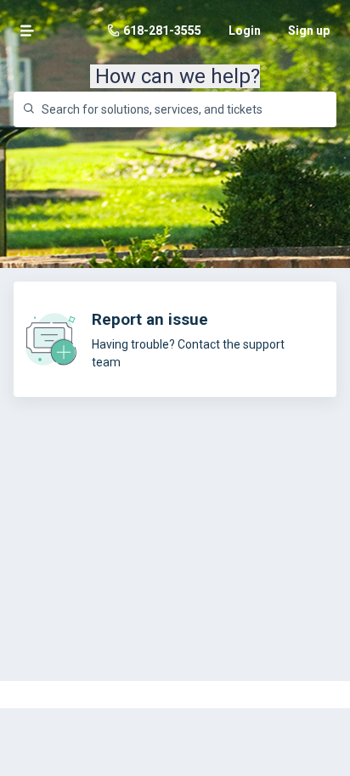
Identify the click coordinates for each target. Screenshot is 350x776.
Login (245, 30)
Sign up (309, 30)
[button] (27, 30)
